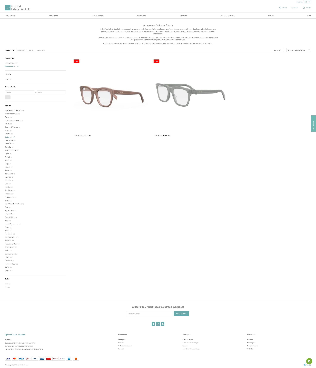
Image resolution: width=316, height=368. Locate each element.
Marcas (271, 15)
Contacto (121, 349)
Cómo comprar (187, 339)
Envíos (184, 346)
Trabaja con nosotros (125, 346)
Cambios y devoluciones (190, 349)
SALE (309, 15)
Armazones (53, 15)
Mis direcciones (252, 346)
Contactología (98, 15)
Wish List (250, 349)
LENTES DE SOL (10, 15)
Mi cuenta (250, 339)
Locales (121, 343)
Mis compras (251, 343)
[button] (283, 7)
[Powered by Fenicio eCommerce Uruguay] (307, 365)
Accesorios (141, 15)
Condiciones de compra (190, 343)
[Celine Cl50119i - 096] (191, 94)
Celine (31, 50)
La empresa (122, 339)
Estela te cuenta (227, 15)
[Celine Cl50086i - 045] (111, 94)
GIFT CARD (183, 15)
